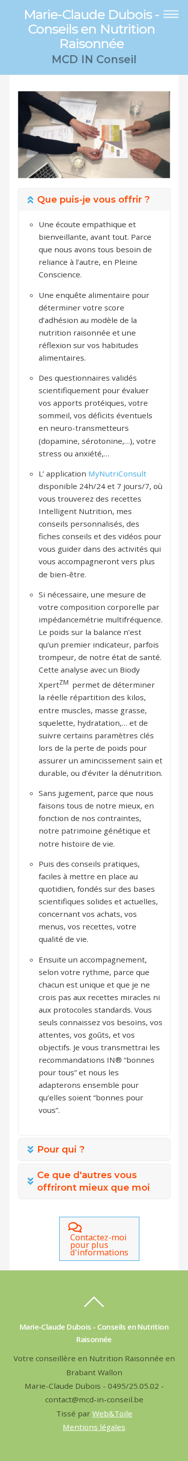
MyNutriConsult (117, 473)
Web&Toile (112, 1413)
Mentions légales (94, 1427)
